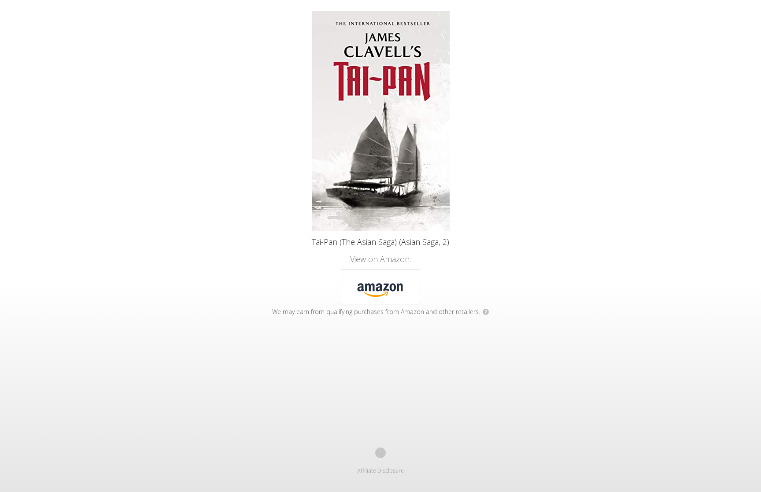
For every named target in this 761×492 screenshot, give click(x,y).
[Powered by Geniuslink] (380, 453)
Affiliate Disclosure (380, 470)
